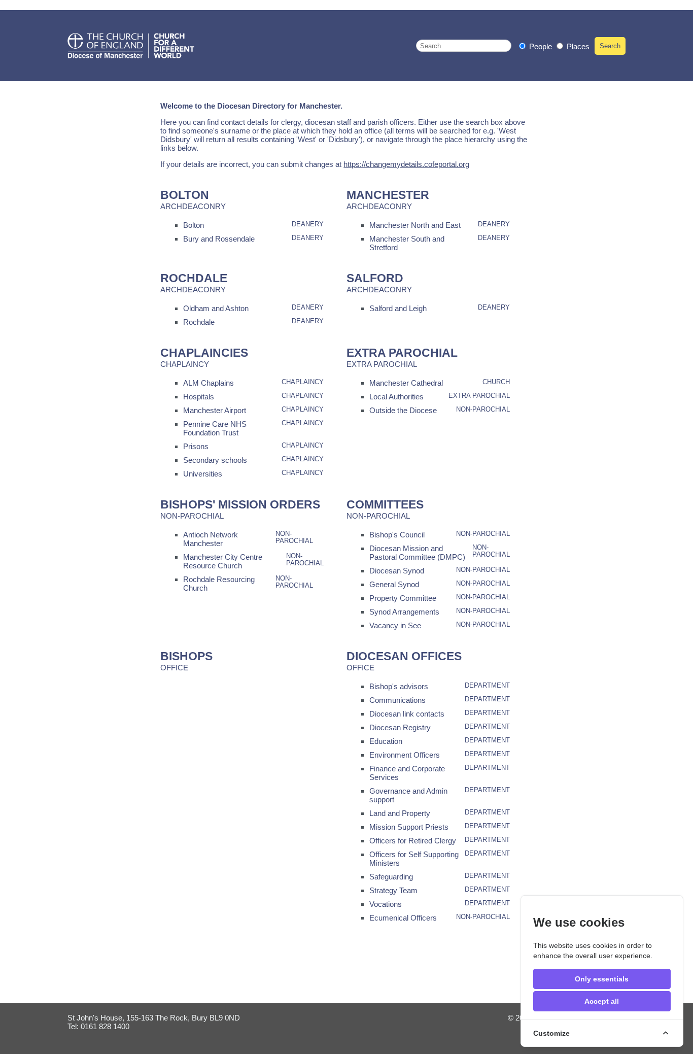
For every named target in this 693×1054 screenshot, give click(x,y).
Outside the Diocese (403, 410)
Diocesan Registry (400, 727)
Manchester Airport (214, 410)
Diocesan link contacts (406, 713)
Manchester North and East (415, 225)
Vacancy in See (395, 625)
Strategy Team (393, 890)
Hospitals (198, 396)
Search (610, 46)
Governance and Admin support (408, 795)
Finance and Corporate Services (407, 772)
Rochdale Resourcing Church (219, 583)
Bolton (184, 195)
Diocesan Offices (404, 656)
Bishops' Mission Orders (240, 504)
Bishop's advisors (398, 686)
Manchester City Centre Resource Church (222, 561)
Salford (374, 278)
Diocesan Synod (396, 570)
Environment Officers (404, 755)
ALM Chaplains (208, 383)
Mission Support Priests (408, 827)
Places (577, 46)
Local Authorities (396, 396)
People (540, 46)
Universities (202, 473)
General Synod (394, 584)
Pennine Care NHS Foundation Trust (215, 428)
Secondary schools (215, 460)
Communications (397, 700)
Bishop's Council (397, 534)
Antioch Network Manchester (210, 539)
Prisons (196, 446)
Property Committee (402, 598)
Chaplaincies (204, 353)
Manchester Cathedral (406, 383)
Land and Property (399, 813)
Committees (385, 504)
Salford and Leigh (398, 308)
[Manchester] (130, 45)
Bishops (186, 656)
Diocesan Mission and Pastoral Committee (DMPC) (417, 552)
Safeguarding (391, 876)
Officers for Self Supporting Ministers (414, 858)
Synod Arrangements (404, 611)
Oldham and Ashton (216, 308)
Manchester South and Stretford (406, 243)
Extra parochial (402, 353)
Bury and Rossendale (219, 238)
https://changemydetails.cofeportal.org (406, 164)
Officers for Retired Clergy (412, 840)
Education (385, 741)
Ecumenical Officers (403, 917)
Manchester (387, 195)
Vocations (385, 904)
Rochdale (193, 278)
